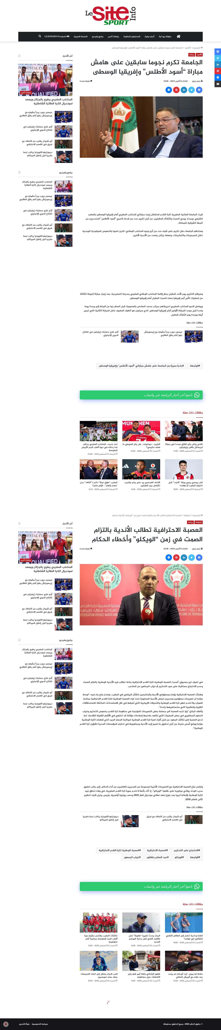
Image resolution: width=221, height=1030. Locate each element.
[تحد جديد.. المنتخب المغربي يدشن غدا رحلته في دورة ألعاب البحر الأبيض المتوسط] (98, 431)
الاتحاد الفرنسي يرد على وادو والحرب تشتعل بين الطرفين (142, 484)
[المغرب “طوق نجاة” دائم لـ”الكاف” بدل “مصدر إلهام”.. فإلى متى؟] (98, 469)
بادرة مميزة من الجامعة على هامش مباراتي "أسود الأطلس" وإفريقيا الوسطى (140, 366)
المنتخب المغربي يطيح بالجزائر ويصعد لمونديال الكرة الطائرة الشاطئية (48, 101)
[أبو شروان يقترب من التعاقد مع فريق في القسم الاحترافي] (63, 144)
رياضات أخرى (113, 36)
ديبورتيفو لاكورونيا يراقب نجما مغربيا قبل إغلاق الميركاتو (37, 153)
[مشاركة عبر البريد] (218, 84)
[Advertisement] (141, 185)
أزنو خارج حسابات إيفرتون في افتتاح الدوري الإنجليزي (100, 333)
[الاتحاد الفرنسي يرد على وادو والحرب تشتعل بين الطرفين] (141, 469)
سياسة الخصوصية (40, 1024)
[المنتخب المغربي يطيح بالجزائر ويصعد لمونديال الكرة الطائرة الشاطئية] (63, 186)
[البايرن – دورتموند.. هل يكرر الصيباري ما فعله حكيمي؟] (141, 431)
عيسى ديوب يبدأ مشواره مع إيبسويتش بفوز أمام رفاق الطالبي (163, 333)
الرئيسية (196, 48)
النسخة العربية (80, 36)
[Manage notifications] (5, 1024)
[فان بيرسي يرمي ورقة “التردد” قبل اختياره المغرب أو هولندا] (184, 469)
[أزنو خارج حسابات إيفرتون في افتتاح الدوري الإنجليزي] (130, 337)
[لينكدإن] (184, 90)
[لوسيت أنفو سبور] (110, 15)
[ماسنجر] (169, 90)
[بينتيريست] (176, 90)
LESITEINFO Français (56, 36)
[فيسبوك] (199, 90)
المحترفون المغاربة (131, 36)
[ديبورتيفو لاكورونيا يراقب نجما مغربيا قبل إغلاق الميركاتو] (63, 157)
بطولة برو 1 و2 (165, 36)
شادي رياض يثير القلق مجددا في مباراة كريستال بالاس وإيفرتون (184, 445)
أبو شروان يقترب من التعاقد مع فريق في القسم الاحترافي (37, 142)
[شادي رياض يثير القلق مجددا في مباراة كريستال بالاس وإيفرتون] (184, 431)
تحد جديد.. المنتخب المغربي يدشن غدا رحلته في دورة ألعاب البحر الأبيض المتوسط (99, 447)
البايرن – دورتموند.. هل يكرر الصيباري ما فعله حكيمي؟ (141, 445)
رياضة (191, 54)
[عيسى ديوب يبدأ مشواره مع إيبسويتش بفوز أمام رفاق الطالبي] (194, 337)
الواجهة (194, 366)
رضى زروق (196, 81)
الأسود (187, 48)
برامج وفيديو (97, 36)
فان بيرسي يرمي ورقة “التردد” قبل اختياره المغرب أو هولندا (185, 484)
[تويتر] (191, 90)
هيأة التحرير (24, 1024)
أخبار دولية (149, 36)
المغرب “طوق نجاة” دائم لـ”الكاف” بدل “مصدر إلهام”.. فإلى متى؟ (98, 484)
